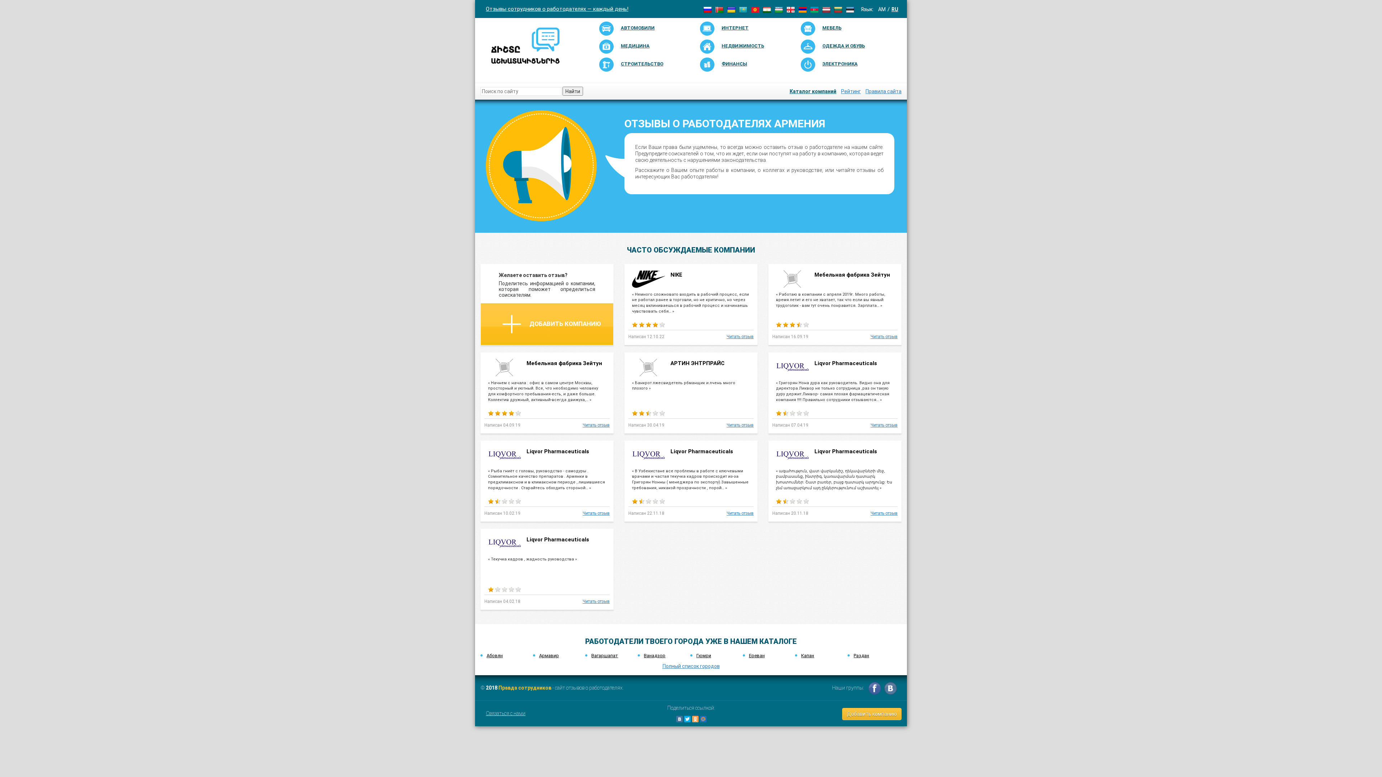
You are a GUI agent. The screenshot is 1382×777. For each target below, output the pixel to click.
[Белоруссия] (719, 9)
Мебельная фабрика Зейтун (852, 275)
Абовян (495, 655)
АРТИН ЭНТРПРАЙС (697, 363)
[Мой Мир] (703, 719)
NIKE (676, 275)
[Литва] (838, 9)
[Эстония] (850, 9)
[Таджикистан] (767, 9)
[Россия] (707, 9)
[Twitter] (687, 719)
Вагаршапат (604, 655)
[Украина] (731, 9)
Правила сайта (884, 91)
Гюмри (703, 655)
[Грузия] (790, 9)
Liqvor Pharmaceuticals (845, 363)
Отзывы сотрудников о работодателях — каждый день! (557, 9)
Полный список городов (691, 666)
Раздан (861, 655)
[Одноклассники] (695, 719)
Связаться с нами (505, 713)
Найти (572, 91)
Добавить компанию (565, 323)
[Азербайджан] (814, 9)
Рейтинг (851, 91)
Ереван (757, 655)
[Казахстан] (743, 9)
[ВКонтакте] (679, 719)
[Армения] (802, 9)
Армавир (549, 655)
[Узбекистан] (778, 9)
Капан (807, 655)
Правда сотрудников (524, 688)
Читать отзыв (740, 336)
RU (894, 9)
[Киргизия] (755, 9)
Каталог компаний (813, 91)
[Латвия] (826, 9)
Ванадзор (654, 655)
